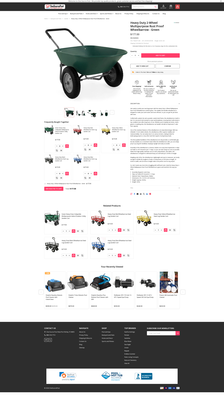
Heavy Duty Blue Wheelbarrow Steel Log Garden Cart (90, 159)
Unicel (126, 348)
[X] (144, 194)
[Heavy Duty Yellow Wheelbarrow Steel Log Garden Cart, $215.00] (144, 218)
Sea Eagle (127, 344)
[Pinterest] (150, 194)
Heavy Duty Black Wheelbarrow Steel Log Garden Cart (61, 159)
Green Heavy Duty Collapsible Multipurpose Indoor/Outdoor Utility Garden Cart (74, 216)
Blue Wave (127, 341)
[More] (67, 13)
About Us (118, 14)
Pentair (126, 335)
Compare (167, 66)
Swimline (127, 338)
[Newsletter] (178, 333)
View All (126, 363)
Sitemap (82, 348)
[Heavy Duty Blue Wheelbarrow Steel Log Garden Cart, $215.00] (98, 245)
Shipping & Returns (142, 14)
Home (46, 18)
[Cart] (177, 7)
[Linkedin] (147, 194)
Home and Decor (91, 14)
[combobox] (145, 7)
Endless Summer (129, 354)
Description (135, 104)
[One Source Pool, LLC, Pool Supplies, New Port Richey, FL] (143, 376)
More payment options (155, 61)
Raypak (126, 351)
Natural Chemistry (130, 360)
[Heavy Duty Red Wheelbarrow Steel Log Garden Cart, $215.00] (98, 218)
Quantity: (133, 51)
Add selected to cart (54, 189)
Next (112, 112)
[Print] (141, 194)
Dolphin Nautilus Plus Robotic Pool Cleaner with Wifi (99, 297)
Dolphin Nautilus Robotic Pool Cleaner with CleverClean (54, 297)
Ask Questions (134, 37)
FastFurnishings (129, 332)
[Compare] (57, 150)
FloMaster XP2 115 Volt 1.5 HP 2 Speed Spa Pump (122, 296)
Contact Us (156, 14)
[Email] (137, 194)
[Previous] (41, 292)
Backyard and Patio (76, 14)
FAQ (131, 188)
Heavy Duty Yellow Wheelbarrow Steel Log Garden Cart (118, 129)
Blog (164, 14)
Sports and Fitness (106, 14)
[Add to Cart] (67, 146)
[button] (136, 87)
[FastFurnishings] (176, 22)
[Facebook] (134, 194)
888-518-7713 (50, 335)
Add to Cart (160, 55)
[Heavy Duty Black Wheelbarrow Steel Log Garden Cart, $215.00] (52, 245)
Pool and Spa (62, 14)
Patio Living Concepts (131, 357)
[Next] (183, 292)
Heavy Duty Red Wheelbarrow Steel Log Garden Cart (90, 129)
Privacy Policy (129, 14)
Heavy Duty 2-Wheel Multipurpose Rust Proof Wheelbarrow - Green (66, 183)
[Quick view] (61, 150)
